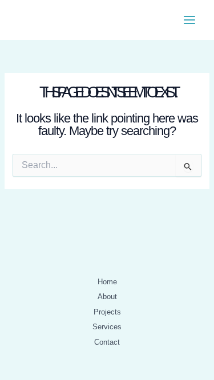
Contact (107, 342)
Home (107, 281)
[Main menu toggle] (189, 20)
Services (107, 326)
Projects (107, 312)
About (107, 296)
